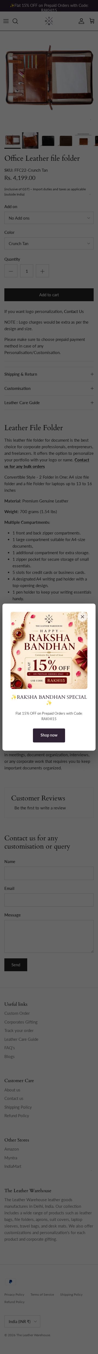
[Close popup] (82, 617)
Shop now (49, 735)
